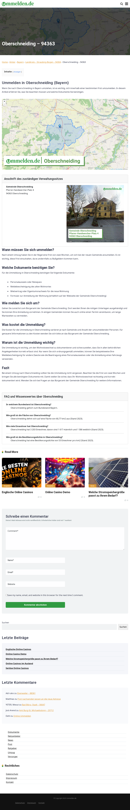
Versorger (13, 756)
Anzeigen (17, 72)
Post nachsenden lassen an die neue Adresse (39, 699)
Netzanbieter (14, 736)
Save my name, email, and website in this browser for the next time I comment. (45, 595)
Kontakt (10, 782)
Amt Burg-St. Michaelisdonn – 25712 (36, 710)
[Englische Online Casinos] (21, 472)
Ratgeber (7, 486)
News (92, 486)
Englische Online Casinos (17, 492)
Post (10, 744)
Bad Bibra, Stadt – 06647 (33, 704)
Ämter (12, 62)
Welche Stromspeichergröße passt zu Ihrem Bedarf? (107, 494)
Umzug (11, 752)
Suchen (5, 622)
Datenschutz (12, 774)
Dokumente (13, 732)
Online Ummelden (22, 716)
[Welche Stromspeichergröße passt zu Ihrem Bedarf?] (108, 472)
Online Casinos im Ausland (19, 663)
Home (5, 62)
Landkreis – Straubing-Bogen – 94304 (43, 62)
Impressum (11, 778)
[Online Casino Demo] (65, 472)
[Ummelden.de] (18, 3)
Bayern (20, 62)
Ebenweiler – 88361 (26, 693)
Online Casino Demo (57, 492)
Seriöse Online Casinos (17, 668)
